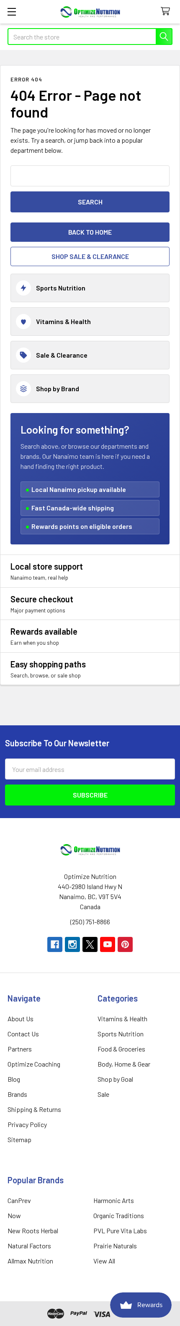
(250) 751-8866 (90, 922)
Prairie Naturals (115, 1246)
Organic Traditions (118, 1215)
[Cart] (167, 11)
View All (104, 1261)
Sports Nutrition (121, 1034)
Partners (20, 1049)
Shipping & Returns (34, 1109)
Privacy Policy (27, 1124)
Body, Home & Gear (124, 1064)
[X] (90, 944)
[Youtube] (107, 944)
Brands (17, 1094)
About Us (20, 1019)
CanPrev (19, 1200)
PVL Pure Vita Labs (120, 1230)
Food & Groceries (121, 1049)
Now (14, 1215)
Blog (14, 1079)
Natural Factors (29, 1246)
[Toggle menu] (11, 11)
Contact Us (23, 1034)
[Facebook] (54, 944)
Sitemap (19, 1139)
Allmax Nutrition (30, 1261)
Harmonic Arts (113, 1200)
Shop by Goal (115, 1079)
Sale (103, 1094)
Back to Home (90, 232)
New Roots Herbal (33, 1230)
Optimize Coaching (34, 1064)
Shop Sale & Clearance (90, 256)
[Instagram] (72, 944)
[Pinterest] (125, 944)
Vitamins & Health (122, 1019)
